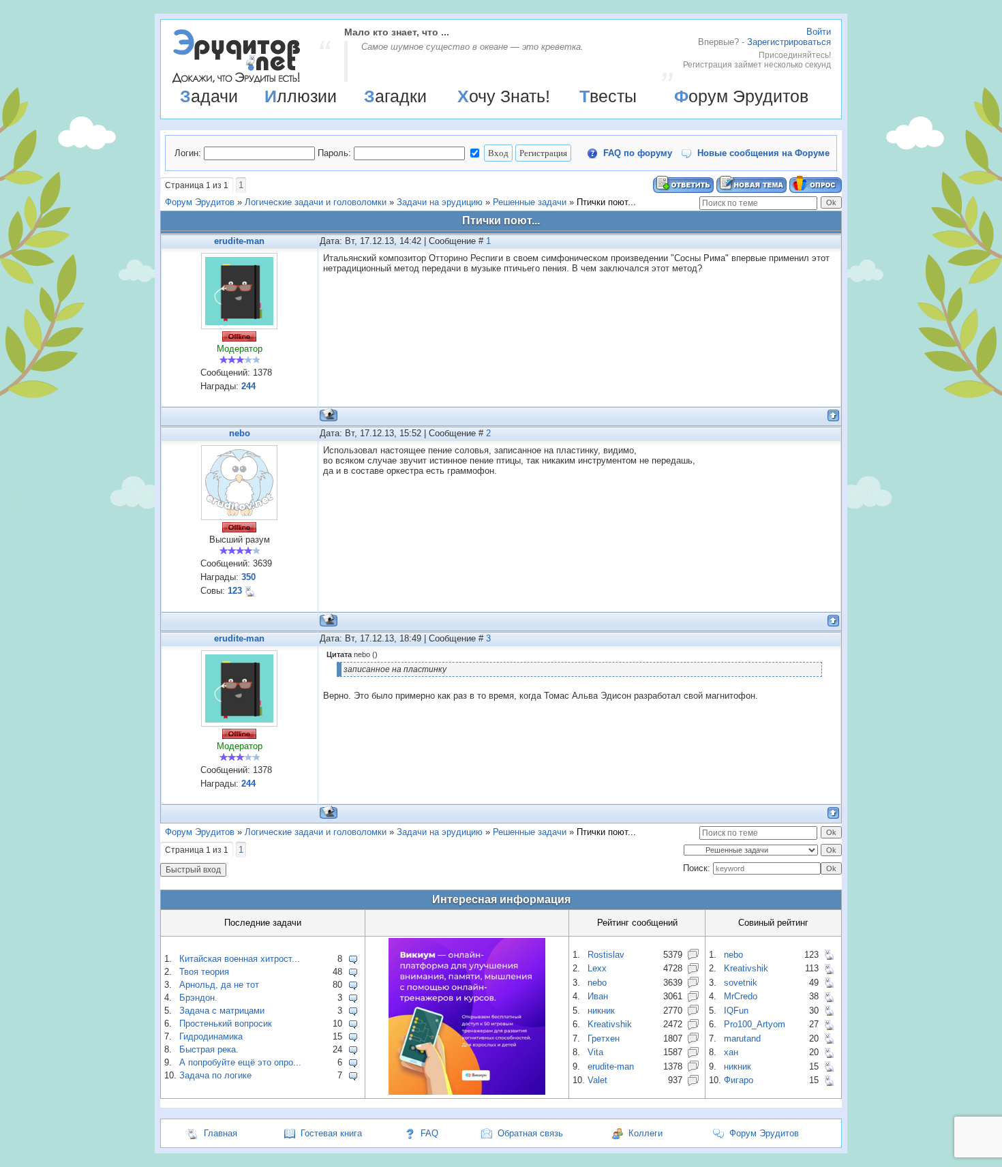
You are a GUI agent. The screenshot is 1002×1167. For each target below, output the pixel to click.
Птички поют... (606, 202)
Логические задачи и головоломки (315, 202)
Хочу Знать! (503, 96)
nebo (239, 433)
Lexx (597, 968)
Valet (597, 1080)
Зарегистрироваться (789, 42)
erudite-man (239, 241)
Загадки (395, 96)
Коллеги (645, 1133)
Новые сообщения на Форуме (763, 153)
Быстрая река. (209, 1049)
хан (731, 1052)
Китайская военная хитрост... (239, 959)
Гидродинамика (211, 1036)
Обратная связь (530, 1133)
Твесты (608, 96)
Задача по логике (215, 1075)
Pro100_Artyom (754, 1024)
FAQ (429, 1133)
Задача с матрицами (221, 1010)
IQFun (736, 1010)
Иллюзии (300, 96)
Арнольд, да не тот (219, 985)
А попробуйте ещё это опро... (240, 1062)
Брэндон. (198, 997)
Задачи (209, 96)
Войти (818, 32)
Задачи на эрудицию (440, 202)
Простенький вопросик (225, 1023)
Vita (595, 1052)
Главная (220, 1133)
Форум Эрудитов (741, 96)
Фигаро (738, 1080)
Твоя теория (204, 972)
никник (601, 1010)
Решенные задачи (529, 202)
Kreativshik (610, 1024)
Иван (598, 996)
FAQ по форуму (637, 153)
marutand (742, 1038)
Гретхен (604, 1038)
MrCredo (740, 996)
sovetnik (740, 982)
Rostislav (606, 955)
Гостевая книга (331, 1133)
